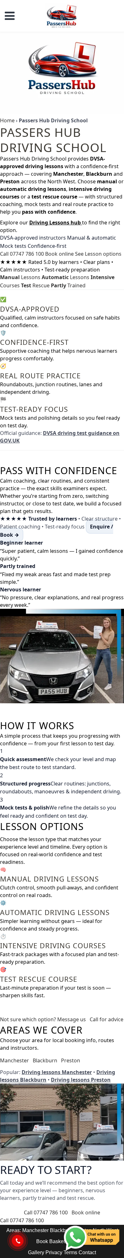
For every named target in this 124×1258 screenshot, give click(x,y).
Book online (59, 253)
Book (42, 1241)
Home (7, 120)
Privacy (53, 1252)
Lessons (20, 277)
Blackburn (45, 1060)
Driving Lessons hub (55, 222)
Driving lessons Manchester (57, 1072)
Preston (70, 1060)
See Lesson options (98, 253)
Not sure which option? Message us (43, 1019)
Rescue (35, 285)
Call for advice (106, 1019)
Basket (57, 1241)
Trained (68, 285)
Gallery (36, 1252)
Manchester (14, 1060)
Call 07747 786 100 (22, 253)
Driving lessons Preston (81, 1079)
